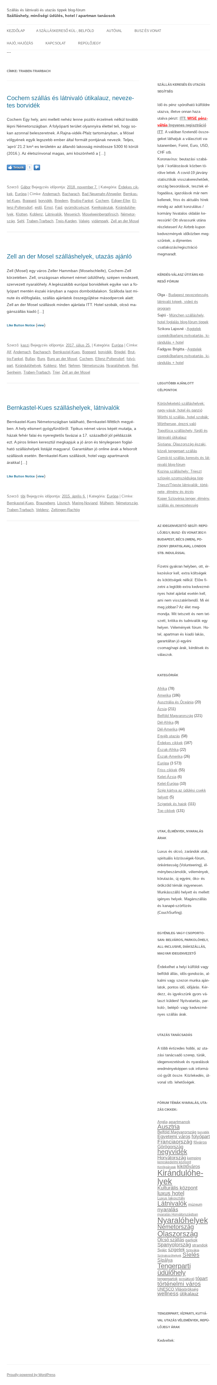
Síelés (191, 1254)
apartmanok (179, 1121)
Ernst (48, 207)
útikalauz (189, 1293)
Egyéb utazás (168, 736)
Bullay (30, 359)
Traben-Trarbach (40, 221)
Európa (21, 194)
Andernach (51, 194)
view (40, 325)
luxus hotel (170, 1193)
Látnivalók (53, 214)
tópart (202, 1278)
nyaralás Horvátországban (177, 1214)
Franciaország (174, 1142)
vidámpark (100, 221)
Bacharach (71, 194)
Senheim (14, 372)
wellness (168, 1293)
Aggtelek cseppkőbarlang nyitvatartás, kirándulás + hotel (183, 335)
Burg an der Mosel (62, 359)
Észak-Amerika (170, 756)
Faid (58, 207)
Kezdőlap (16, 31)
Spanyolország (174, 1245)
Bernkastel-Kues (66, 352)
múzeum (195, 1204)
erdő (38, 207)
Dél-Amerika (167, 729)
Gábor (26, 187)
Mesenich (72, 214)
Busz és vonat (147, 31)
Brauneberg (45, 503)
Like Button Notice (21, 325)
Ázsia (162, 709)
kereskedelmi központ (174, 1162)
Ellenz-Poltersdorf (109, 359)
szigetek (176, 1249)
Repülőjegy (89, 43)
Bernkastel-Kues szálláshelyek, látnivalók (63, 407)
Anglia (162, 1122)
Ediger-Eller (120, 201)
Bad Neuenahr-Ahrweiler (101, 194)
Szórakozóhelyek (169, 1255)
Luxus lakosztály (171, 1198)
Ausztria (168, 1126)
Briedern (61, 201)
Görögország (170, 1146)
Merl (62, 365)
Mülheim (107, 503)
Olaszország (177, 1234)
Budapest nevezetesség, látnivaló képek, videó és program (183, 302)
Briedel (119, 352)
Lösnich (63, 503)
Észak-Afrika (168, 750)
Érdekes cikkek (170, 743)
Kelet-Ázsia (166, 777)
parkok (191, 1240)
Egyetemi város (173, 1136)
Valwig (84, 221)
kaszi (25, 345)
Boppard (29, 201)
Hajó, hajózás (20, 43)
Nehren (74, 365)
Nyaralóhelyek (117, 365)
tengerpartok (167, 1279)
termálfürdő (186, 1279)
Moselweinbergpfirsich (100, 214)
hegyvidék (172, 1151)
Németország (93, 365)
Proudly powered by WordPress (31, 1375)
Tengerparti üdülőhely (174, 1269)
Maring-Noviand (84, 503)
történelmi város (179, 1283)
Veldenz (42, 510)
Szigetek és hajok (172, 804)
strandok (200, 1245)
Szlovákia (192, 1250)
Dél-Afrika (165, 722)
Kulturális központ (177, 1188)
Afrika (162, 688)
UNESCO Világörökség (177, 1289)
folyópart (201, 1136)
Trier (56, 372)
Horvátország (171, 1157)
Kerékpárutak (102, 207)
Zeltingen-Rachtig (65, 510)
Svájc (162, 1250)
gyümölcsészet (76, 207)
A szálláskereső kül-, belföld (65, 31)
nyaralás (167, 1209)
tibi (23, 496)
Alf (9, 352)
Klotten (21, 214)
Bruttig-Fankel (81, 201)
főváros (200, 1142)
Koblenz (36, 214)
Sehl (20, 221)
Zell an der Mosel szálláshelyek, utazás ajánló (69, 256)
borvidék (45, 201)
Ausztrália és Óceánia (175, 702)
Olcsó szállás (170, 1239)
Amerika (164, 695)
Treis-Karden (66, 221)
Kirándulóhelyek (28, 365)
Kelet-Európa (168, 783)
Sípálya (165, 1260)
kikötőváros (188, 1166)
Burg (41, 359)
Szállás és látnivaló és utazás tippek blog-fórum (46, 10)
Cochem (102, 201)
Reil (135, 365)
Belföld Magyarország (175, 716)
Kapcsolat (55, 43)
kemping (194, 1158)
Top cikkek (166, 811)
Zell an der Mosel (125, 221)
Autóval (114, 31)
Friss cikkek (167, 770)
